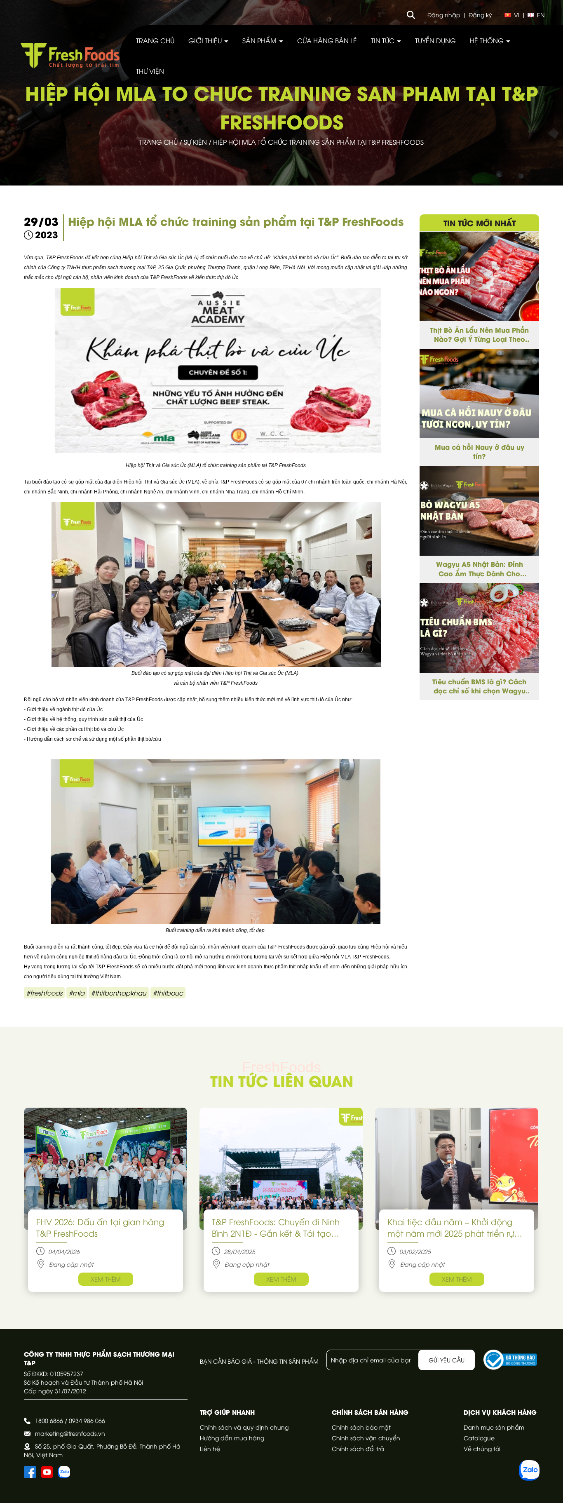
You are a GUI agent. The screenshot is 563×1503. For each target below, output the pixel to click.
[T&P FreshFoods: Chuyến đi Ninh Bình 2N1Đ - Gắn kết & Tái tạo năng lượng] (281, 1169)
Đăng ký (480, 15)
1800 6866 (49, 1420)
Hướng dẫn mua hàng (232, 1438)
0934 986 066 (87, 1420)
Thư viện (150, 70)
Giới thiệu (205, 40)
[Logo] (70, 55)
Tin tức (383, 40)
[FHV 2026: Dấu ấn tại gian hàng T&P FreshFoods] (105, 1169)
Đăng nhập (443, 15)
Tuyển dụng (435, 40)
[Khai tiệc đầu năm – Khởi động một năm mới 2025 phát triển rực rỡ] (456, 1169)
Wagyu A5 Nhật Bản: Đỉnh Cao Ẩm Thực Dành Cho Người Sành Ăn (479, 569)
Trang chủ (155, 40)
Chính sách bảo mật (361, 1427)
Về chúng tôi (482, 1448)
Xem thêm (106, 1279)
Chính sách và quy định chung (244, 1427)
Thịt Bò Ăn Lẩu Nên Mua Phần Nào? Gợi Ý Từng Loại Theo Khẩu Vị (479, 334)
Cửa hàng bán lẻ (327, 40)
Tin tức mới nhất (479, 222)
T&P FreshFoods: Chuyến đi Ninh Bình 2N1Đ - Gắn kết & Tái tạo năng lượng (276, 1227)
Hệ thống (487, 40)
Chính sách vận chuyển (366, 1438)
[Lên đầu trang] (548, 1488)
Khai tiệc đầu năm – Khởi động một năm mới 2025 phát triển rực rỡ (453, 1227)
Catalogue (479, 1438)
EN (540, 15)
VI (516, 15)
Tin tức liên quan (281, 1080)
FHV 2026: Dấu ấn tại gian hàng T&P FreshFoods (100, 1227)
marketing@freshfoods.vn (70, 1433)
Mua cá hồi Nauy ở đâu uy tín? (479, 451)
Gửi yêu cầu (446, 1360)
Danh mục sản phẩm (494, 1427)
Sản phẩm (260, 40)
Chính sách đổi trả (358, 1448)
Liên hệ (210, 1448)
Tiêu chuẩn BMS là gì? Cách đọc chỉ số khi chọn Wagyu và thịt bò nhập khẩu (479, 686)
